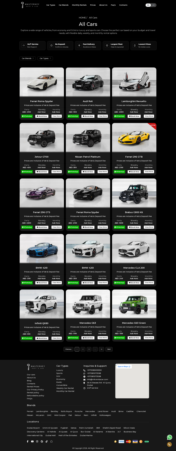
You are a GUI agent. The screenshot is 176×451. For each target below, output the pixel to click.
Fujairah (64, 428)
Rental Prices (33, 386)
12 (102, 348)
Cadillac (130, 411)
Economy (60, 379)
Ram (86, 415)
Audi (113, 411)
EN (148, 5)
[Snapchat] (51, 441)
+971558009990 (94, 370)
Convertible (61, 385)
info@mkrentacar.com (97, 379)
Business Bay (130, 432)
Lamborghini (42, 411)
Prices (93, 5)
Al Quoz (74, 432)
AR (153, 5)
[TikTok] (47, 441)
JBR (98, 428)
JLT (119, 432)
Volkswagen (105, 415)
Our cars (31, 374)
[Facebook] (27, 441)
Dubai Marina (86, 435)
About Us (103, 5)
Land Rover (103, 411)
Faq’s (113, 5)
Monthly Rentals (79, 5)
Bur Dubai (85, 432)
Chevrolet (141, 411)
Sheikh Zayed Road (112, 428)
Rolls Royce (66, 411)
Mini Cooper (60, 415)
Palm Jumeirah (86, 428)
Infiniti (94, 415)
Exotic (59, 382)
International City (35, 435)
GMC (49, 415)
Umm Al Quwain (50, 428)
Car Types (50, 5)
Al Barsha (110, 432)
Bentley (54, 411)
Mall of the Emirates (68, 435)
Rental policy (33, 392)
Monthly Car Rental (65, 391)
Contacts (123, 5)
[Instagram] (37, 441)
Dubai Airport (33, 428)
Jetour (78, 415)
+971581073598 (94, 373)
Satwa (73, 428)
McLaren (40, 415)
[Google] (42, 441)
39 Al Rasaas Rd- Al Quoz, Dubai (99, 383)
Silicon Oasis (129, 428)
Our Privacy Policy (35, 389)
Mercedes (90, 411)
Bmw (121, 411)
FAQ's (29, 398)
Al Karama (98, 432)
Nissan (30, 415)
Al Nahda (51, 432)
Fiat (70, 415)
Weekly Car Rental (65, 388)
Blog (29, 380)
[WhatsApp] (169, 437)
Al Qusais (63, 432)
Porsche (78, 411)
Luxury (59, 370)
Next (109, 349)
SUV (58, 376)
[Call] (169, 444)
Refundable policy (35, 395)
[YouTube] (32, 441)
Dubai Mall (50, 435)
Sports (59, 373)
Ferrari (30, 411)
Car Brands (63, 5)
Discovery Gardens (35, 432)
